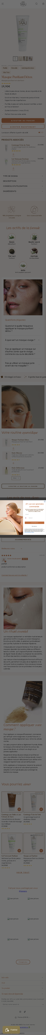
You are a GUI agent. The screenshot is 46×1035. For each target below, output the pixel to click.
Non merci (34, 526)
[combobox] (26, 518)
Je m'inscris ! (34, 522)
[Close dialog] (44, 501)
